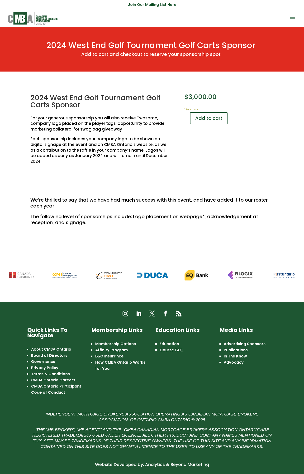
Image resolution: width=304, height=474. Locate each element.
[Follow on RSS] (178, 313)
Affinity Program (111, 350)
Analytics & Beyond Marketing (177, 464)
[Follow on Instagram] (125, 313)
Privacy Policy (44, 367)
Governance (43, 361)
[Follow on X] (152, 313)
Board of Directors (49, 355)
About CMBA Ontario (51, 349)
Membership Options (115, 344)
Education (169, 344)
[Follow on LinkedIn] (138, 313)
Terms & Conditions (50, 374)
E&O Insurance (109, 356)
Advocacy (234, 362)
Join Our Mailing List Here (152, 5)
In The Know (235, 356)
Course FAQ (171, 350)
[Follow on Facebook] (165, 313)
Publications (236, 350)
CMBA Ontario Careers (53, 380)
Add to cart (208, 118)
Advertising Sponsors (245, 344)
